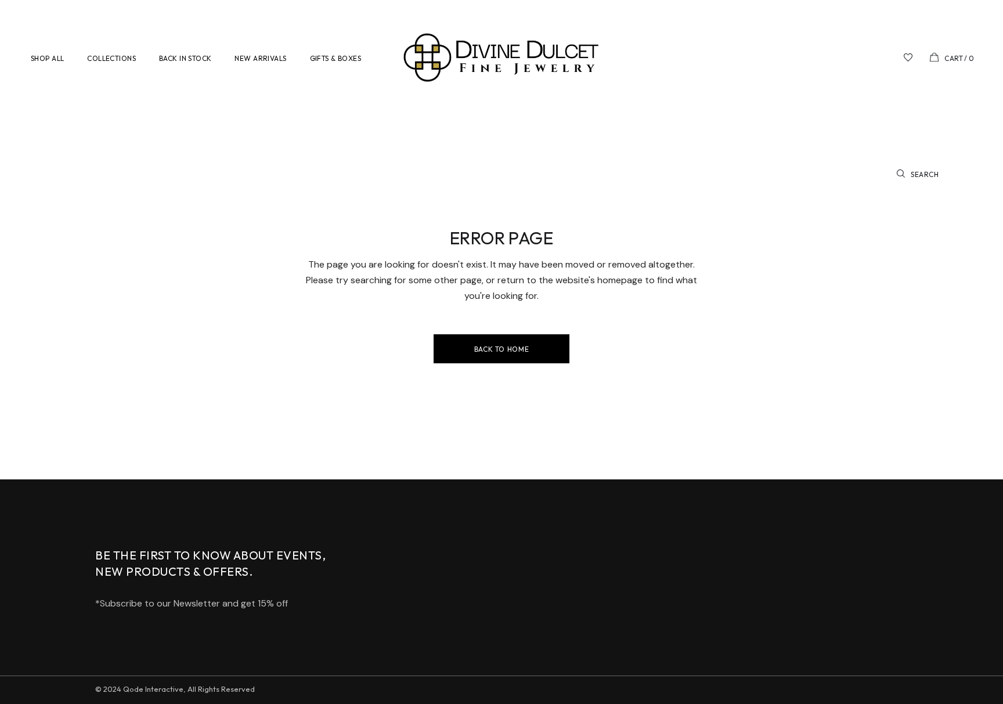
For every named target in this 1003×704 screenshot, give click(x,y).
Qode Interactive (153, 689)
